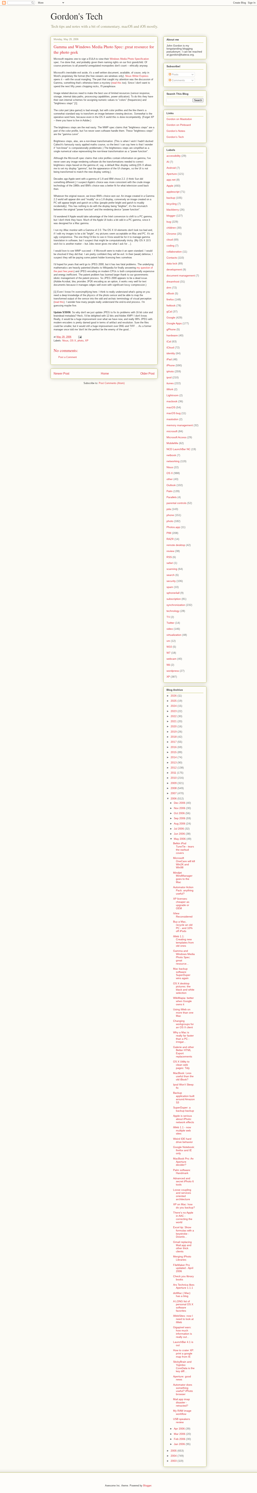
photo (81, 340)
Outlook (171, 485)
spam (170, 586)
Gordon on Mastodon (179, 119)
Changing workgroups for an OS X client (183, 1024)
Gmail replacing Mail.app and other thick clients (182, 1246)
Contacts (172, 257)
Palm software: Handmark (182, 1172)
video (170, 628)
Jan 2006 (180, 1444)
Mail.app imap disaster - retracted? (181, 1402)
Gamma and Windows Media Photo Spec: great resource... (184, 957)
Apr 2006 (180, 1428)
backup (171, 197)
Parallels (172, 497)
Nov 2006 (180, 808)
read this (116, 82)
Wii (168, 664)
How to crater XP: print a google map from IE (183, 1353)
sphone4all (173, 592)
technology (173, 610)
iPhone (171, 365)
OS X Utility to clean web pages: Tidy (181, 1064)
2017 (174, 741)
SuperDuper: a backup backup (183, 1109)
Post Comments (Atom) (112, 383)
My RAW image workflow (182, 1412)
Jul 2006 (179, 828)
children (171, 227)
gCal (169, 311)
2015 (174, 752)
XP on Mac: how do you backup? (184, 1206)
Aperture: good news (182, 1378)
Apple (170, 185)
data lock (172, 263)
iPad (169, 359)
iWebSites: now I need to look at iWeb (183, 1319)
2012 (174, 767)
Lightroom (173, 395)
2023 (174, 711)
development (174, 269)
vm (168, 640)
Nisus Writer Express (136, 76)
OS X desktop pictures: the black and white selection (183, 988)
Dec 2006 (180, 802)
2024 (174, 705)
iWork (170, 389)
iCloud (170, 347)
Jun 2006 (180, 833)
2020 (174, 726)
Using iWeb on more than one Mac (183, 1012)
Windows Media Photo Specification (129, 58)
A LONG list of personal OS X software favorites (183, 1306)
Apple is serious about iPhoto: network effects (183, 1119)
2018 (174, 736)
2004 (174, 1455)
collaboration (174, 251)
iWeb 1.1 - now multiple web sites (182, 1130)
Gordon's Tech (77, 16)
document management (181, 275)
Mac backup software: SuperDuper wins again (181, 973)
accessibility (174, 155)
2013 (174, 762)
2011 (174, 772)
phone (170, 515)
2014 (174, 757)
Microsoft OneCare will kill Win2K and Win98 (184, 862)
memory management (180, 425)
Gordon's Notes (176, 130)
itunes (170, 383)
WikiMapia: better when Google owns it (183, 1001)
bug (169, 221)
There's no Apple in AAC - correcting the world (183, 1217)
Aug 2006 (180, 823)
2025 (174, 700)
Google (171, 317)
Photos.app (173, 527)
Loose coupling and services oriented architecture (182, 1194)
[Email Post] (79, 336)
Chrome (171, 233)
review (170, 551)
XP (86, 340)
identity (171, 353)
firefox (170, 299)
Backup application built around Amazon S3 (184, 1097)
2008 (174, 788)
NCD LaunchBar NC (178, 449)
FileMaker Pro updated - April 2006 (183, 1268)
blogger (171, 215)
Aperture (172, 173)
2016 (174, 747)
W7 (168, 652)
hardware (172, 335)
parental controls (176, 503)
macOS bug (174, 413)
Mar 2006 (180, 1433)
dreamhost (173, 281)
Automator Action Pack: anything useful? (183, 890)
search (171, 574)
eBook (170, 293)
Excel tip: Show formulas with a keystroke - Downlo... (183, 1232)
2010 (174, 777)
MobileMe (172, 443)
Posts (174, 74)
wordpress (173, 670)
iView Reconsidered (182, 915)
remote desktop (176, 545)
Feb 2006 (180, 1438)
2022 (174, 716)
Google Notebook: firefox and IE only (184, 1150)
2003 (174, 1460)
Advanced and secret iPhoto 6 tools (183, 1181)
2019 (174, 731)
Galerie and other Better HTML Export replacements (183, 1052)
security (171, 580)
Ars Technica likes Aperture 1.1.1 (183, 1286)
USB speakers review (181, 1420)
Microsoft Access (176, 437)
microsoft (172, 431)
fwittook (171, 305)
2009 (174, 783)
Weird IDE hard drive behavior (183, 1140)
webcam (171, 658)
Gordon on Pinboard (179, 124)
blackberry (173, 209)
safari (170, 562)
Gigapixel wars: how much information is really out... (182, 1332)
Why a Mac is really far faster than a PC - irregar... (183, 1037)
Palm (170, 491)
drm (169, 287)
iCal (169, 341)
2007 (174, 793)
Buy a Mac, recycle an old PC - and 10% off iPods (182, 926)
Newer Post (61, 373)
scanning (172, 568)
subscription (174, 598)
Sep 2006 (180, 818)
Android (171, 167)
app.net (171, 179)
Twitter (170, 622)
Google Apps (174, 323)
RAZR (170, 538)
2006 (174, 798)
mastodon (172, 419)
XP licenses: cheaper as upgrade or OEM (181, 903)
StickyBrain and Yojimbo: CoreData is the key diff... (184, 1366)
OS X (73, 340)
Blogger (147, 1485)
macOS (171, 407)
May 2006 (180, 838)
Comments (178, 80)
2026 (174, 695)
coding (170, 245)
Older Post (147, 373)
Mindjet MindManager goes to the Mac (182, 877)
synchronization (176, 604)
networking (173, 461)
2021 (174, 721)
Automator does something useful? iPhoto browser (183, 1389)
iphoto (170, 371)
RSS (169, 557)
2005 (174, 1450)
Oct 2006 (180, 813)
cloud (170, 239)
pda (169, 509)
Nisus (65, 340)
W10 (169, 646)
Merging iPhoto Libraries (182, 1258)
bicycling (172, 203)
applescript (173, 191)
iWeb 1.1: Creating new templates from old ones (183, 941)
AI (168, 161)
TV (168, 616)
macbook (172, 401)
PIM (169, 532)
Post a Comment (67, 357)
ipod (169, 377)
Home (105, 373)
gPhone (171, 329)
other (170, 479)
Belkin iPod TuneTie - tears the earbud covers (183, 848)
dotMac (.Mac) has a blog (181, 1294)
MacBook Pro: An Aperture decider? (183, 1161)
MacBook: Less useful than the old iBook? (183, 1076)
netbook (171, 455)
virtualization (174, 634)
